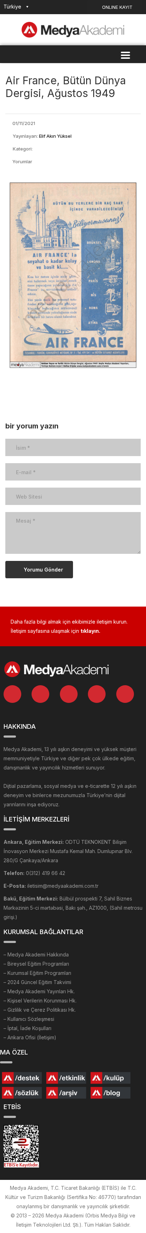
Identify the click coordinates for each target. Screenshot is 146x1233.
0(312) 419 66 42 (45, 873)
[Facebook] (69, 694)
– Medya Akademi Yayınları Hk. (39, 991)
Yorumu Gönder (43, 570)
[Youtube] (125, 694)
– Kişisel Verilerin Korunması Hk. (40, 1001)
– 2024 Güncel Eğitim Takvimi (37, 982)
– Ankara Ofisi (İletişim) (30, 1037)
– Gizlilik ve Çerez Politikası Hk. (40, 1010)
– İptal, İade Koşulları (27, 1028)
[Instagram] (97, 694)
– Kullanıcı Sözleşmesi (29, 1019)
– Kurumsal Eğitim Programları (37, 973)
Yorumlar (22, 161)
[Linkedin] (12, 694)
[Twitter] (40, 694)
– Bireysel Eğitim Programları (36, 964)
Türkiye (12, 7)
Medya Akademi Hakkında (38, 954)
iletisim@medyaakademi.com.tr (63, 886)
